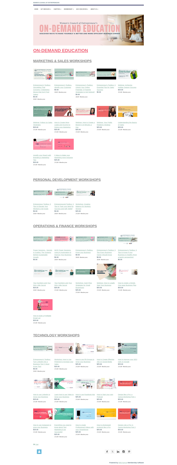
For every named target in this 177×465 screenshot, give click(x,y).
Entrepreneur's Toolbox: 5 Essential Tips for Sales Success (106, 87)
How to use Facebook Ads (85, 394)
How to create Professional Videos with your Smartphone (85, 427)
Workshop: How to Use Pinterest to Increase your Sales (63, 362)
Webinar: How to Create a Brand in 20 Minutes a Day (85, 125)
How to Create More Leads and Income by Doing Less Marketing (62, 125)
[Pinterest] (129, 451)
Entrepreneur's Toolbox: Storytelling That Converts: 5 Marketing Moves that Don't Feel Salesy (42, 89)
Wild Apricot (122, 463)
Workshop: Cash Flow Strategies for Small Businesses (84, 285)
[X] (112, 451)
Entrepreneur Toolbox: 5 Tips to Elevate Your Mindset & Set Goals (42, 206)
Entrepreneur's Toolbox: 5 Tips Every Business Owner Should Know (106, 252)
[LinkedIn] (118, 451)
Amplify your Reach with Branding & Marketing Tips (42, 157)
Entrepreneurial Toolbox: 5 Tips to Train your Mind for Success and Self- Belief (64, 206)
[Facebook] (107, 451)
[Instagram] (123, 451)
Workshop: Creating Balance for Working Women (83, 206)
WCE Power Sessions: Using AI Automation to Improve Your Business (62, 252)
